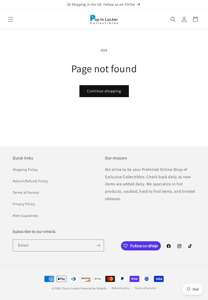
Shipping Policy (25, 169)
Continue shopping (104, 90)
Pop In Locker (71, 288)
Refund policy (121, 288)
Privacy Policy (24, 204)
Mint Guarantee (25, 215)
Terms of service (145, 288)
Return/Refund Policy (30, 181)
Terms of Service (26, 192)
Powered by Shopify (94, 288)
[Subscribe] (98, 245)
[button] (10, 19)
